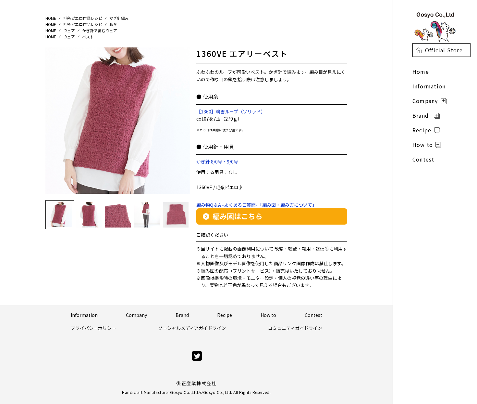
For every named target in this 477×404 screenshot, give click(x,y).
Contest (313, 315)
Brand (182, 315)
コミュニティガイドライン (295, 328)
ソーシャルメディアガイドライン (192, 328)
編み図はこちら (238, 216)
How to (268, 315)
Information (84, 315)
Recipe (224, 315)
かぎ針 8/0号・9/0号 (217, 161)
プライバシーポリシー (93, 328)
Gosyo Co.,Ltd (217, 392)
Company (136, 315)
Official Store (444, 50)
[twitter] (197, 356)
